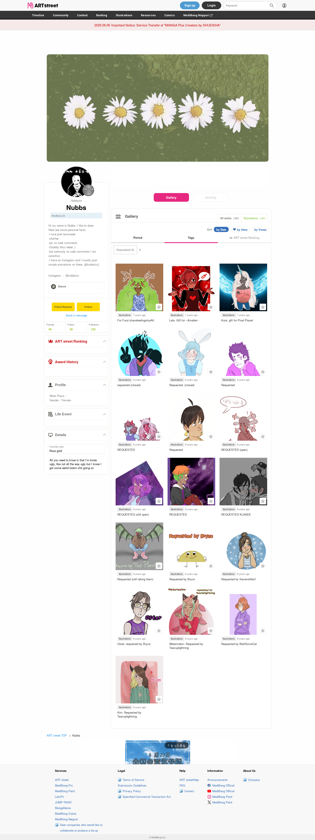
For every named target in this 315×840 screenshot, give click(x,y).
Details (60, 434)
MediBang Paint (65, 791)
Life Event (63, 413)
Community (60, 15)
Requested (228, 385)
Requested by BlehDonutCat (239, 644)
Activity (210, 197)
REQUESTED (126, 450)
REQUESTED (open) (234, 450)
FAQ (182, 785)
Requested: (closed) (181, 385)
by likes (242, 229)
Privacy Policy (132, 791)
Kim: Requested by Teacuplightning (129, 714)
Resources (148, 15)
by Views (260, 229)
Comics (169, 15)
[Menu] (284, 5)
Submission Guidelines (132, 785)
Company (254, 780)
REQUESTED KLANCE (236, 514)
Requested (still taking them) (135, 579)
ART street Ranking (71, 341)
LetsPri (59, 797)
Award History (66, 361)
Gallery (171, 197)
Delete (140, 250)
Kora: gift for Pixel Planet (237, 320)
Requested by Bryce (182, 579)
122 (93, 329)
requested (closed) (129, 385)
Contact (189, 791)
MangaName (63, 808)
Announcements (217, 780)
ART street (62, 780)
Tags (191, 237)
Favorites (159, 307)
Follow (88, 306)
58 (71, 329)
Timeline (38, 15)
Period (137, 237)
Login (211, 5)
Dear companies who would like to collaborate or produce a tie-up (81, 827)
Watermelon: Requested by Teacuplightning (186, 646)
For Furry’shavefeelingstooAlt (135, 320)
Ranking (101, 15)
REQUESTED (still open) (133, 514)
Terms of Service (133, 780)
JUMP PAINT (63, 802)
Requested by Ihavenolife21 (238, 579)
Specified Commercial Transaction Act (147, 797)
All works (229, 218)
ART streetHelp (189, 780)
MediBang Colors (65, 813)
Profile (60, 384)
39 (50, 329)
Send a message (76, 315)
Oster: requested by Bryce (133, 644)
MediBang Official (223, 785)
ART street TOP (57, 735)
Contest (82, 15)
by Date (221, 229)
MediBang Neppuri (200, 15)
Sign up (189, 5)
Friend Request (63, 306)
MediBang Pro (64, 785)
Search (271, 5)
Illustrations (124, 15)
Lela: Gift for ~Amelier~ (184, 320)
